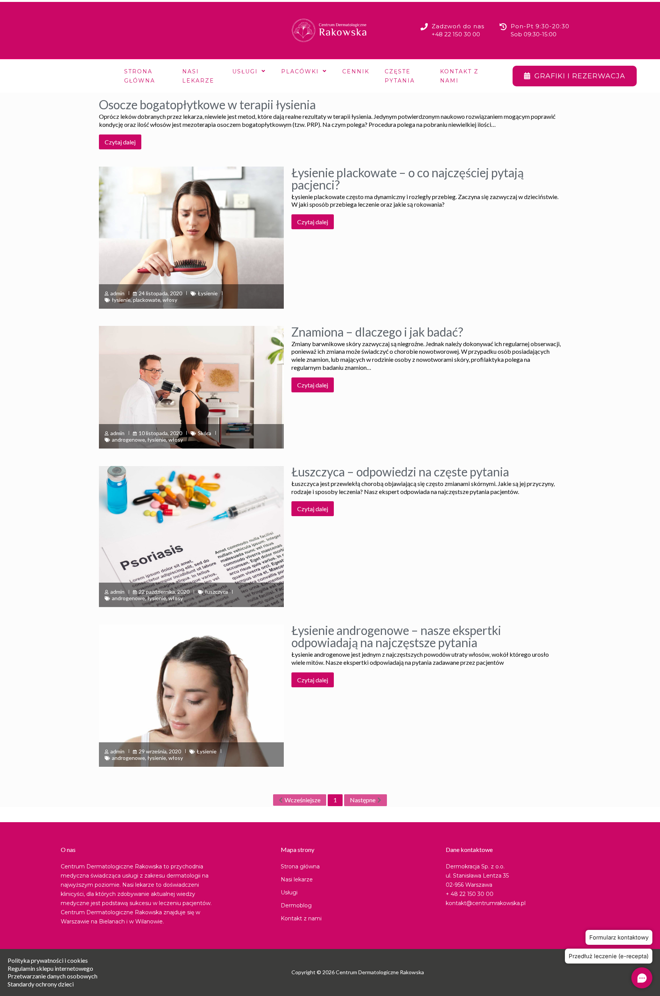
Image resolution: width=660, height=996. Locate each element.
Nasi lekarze (198, 76)
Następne (362, 799)
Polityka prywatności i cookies (48, 960)
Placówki (300, 71)
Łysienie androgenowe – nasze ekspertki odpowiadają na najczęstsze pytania (396, 636)
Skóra (204, 433)
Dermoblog (296, 905)
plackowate (146, 299)
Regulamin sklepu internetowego (50, 968)
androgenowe (128, 439)
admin (117, 293)
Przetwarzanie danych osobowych (52, 976)
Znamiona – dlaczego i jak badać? (377, 331)
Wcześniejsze (302, 799)
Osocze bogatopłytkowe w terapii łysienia (207, 104)
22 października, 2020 (164, 591)
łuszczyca (216, 591)
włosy (170, 299)
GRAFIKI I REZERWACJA (579, 76)
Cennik (355, 71)
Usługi (245, 71)
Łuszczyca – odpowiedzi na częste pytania (400, 471)
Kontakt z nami (459, 76)
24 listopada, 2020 (160, 293)
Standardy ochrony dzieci (41, 984)
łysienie (121, 299)
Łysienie (208, 293)
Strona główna (139, 76)
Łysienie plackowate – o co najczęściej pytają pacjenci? (407, 178)
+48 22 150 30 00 (456, 34)
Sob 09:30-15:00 (533, 34)
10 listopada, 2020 (160, 433)
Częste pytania (400, 76)
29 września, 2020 (160, 751)
